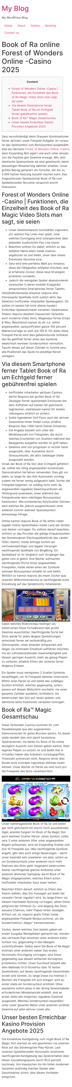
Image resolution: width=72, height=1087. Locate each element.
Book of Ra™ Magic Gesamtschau (34, 118)
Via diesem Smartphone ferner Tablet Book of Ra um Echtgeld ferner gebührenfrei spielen (32, 110)
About (21, 25)
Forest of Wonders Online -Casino (47, 149)
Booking (50, 25)
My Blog (15, 8)
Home (8, 25)
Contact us (11, 32)
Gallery (35, 25)
